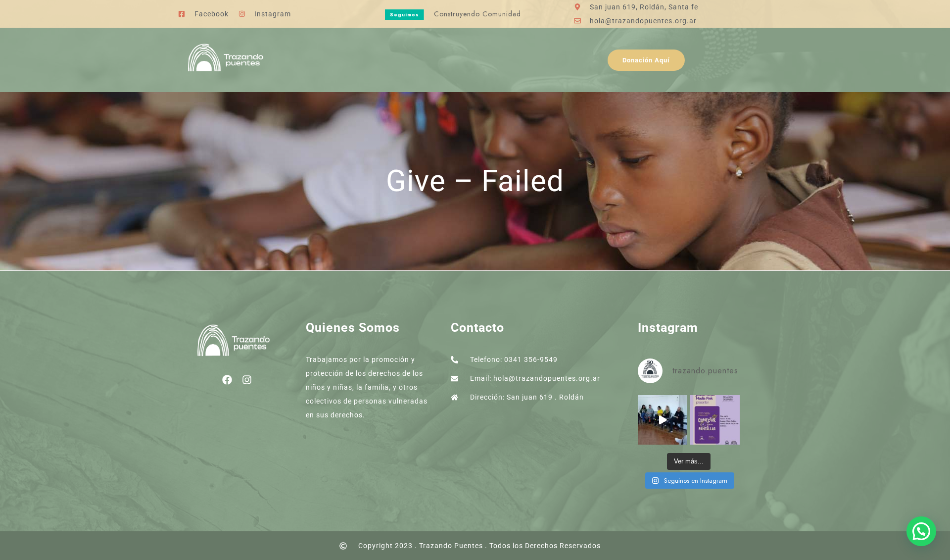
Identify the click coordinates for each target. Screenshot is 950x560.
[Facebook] (227, 380)
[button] (921, 531)
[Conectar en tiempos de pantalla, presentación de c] (662, 420)
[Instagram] (247, 380)
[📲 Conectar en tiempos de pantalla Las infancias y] (715, 420)
